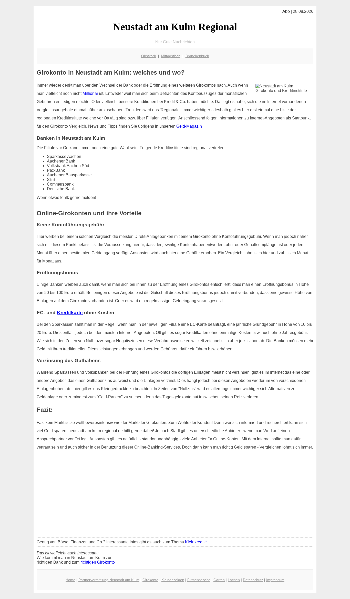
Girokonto (150, 580)
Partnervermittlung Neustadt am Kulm (108, 580)
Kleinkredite (196, 542)
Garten (219, 580)
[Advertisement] (175, 495)
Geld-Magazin (189, 126)
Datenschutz (253, 580)
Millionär (90, 93)
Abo (286, 11)
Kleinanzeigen (172, 580)
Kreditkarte (70, 312)
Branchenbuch (197, 56)
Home (70, 580)
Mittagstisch (170, 56)
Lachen (234, 580)
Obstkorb (148, 56)
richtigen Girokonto (97, 562)
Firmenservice (198, 580)
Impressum (275, 580)
